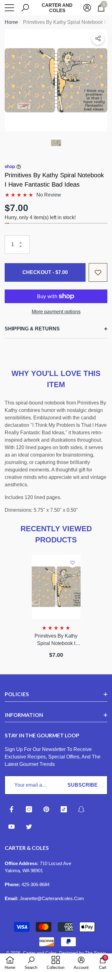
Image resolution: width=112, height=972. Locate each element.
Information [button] (24, 715)
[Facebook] (11, 809)
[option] (56, 80)
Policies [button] (17, 694)
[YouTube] (11, 826)
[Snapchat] (81, 809)
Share (98, 38)
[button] (25, 7)
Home (11, 22)
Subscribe (83, 785)
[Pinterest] (46, 809)
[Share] (98, 38)
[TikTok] (64, 809)
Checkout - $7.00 (45, 272)
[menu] (9, 7)
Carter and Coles (40, 952)
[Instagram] (29, 809)
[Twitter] (29, 826)
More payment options (56, 311)
